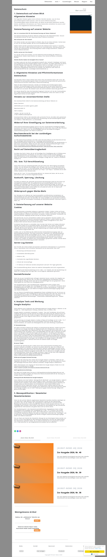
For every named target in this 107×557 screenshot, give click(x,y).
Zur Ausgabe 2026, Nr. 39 (69, 472)
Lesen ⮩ (37, 520)
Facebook (61, 551)
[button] (57, 1)
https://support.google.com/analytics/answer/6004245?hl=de (31, 367)
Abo (91, 1)
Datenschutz (68, 546)
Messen (76, 1)
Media (21, 546)
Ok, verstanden (94, 551)
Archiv (21, 551)
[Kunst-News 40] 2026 (27, 438)
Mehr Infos (98, 548)
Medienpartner (82, 551)
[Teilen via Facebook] (18, 431)
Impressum (51, 546)
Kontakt (35, 546)
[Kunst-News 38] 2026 (79, 438)
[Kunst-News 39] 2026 (53, 438)
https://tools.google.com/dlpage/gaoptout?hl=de (28, 354)
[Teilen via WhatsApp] (15, 431)
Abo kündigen (41, 551)
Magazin (84, 1)
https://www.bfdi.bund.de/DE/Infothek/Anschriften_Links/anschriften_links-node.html (38, 146)
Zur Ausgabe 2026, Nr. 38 (69, 492)
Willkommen (48, 1)
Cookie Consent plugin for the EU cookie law (94, 554)
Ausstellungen (67, 1)
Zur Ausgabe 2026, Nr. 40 (69, 452)
